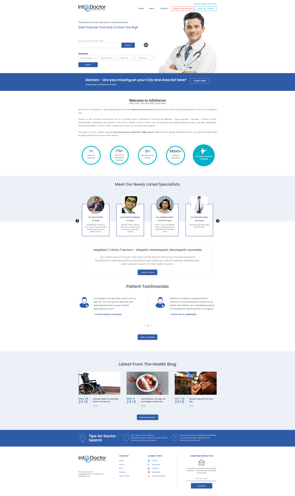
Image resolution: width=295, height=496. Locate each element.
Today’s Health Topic (183, 9)
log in (200, 9)
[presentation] (77, 221)
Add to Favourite (158, 476)
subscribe (201, 486)
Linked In (155, 468)
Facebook (156, 464)
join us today (147, 272)
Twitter (154, 461)
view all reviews (147, 337)
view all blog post (147, 417)
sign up (210, 9)
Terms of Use (124, 476)
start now (200, 80)
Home (141, 8)
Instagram (156, 472)
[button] (144, 325)
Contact (164, 8)
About (152, 8)
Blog (121, 468)
